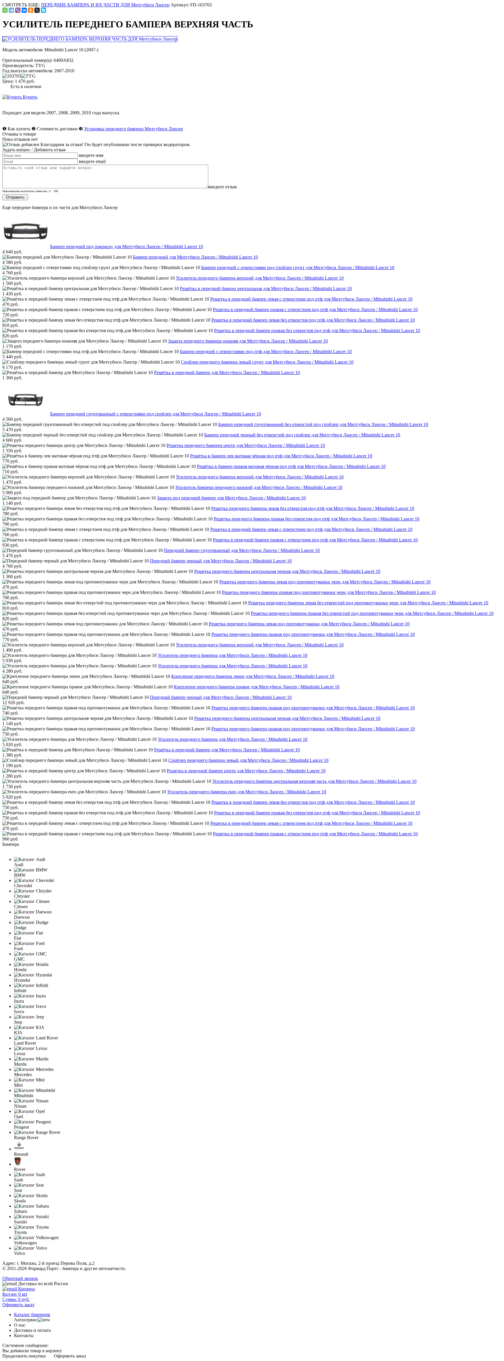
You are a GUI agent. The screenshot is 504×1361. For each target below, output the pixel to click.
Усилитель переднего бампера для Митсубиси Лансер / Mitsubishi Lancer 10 (232, 655)
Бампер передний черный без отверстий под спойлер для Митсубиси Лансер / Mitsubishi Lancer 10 (302, 434)
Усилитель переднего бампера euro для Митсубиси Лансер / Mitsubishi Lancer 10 (246, 791)
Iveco (19, 1011)
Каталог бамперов (32, 1314)
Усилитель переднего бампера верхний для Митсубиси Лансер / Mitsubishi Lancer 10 (260, 278)
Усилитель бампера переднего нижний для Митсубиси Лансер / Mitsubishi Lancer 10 (258, 487)
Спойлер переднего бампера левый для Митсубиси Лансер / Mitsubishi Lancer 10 (248, 760)
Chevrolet (23, 885)
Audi (18, 864)
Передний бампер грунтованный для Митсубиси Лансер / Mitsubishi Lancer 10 (242, 550)
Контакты (24, 1335)
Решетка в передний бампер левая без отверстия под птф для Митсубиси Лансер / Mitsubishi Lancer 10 (313, 320)
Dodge (20, 927)
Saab (18, 1179)
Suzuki (20, 1221)
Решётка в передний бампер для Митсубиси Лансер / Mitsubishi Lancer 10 (227, 372)
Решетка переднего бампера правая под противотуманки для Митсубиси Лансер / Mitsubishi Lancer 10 (313, 634)
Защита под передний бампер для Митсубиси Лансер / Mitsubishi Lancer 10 (231, 497)
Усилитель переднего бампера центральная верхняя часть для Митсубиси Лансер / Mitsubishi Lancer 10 (314, 781)
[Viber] (17, 10)
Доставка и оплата (32, 1330)
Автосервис (26, 1319)
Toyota (20, 1232)
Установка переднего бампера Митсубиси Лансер (133, 128)
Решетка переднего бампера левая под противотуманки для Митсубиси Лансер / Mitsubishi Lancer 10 (309, 623)
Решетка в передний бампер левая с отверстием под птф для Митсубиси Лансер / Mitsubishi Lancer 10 (311, 299)
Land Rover (25, 1043)
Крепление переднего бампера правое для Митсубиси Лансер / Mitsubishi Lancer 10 (257, 686)
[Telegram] (11, 10)
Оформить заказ (70, 1355)
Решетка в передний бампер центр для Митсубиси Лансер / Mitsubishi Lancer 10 (246, 770)
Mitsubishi (23, 1095)
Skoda (20, 1200)
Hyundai (22, 980)
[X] (37, 10)
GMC (19, 959)
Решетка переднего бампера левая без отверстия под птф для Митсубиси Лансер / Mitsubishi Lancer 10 (312, 508)
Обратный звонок (20, 1278)
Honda (20, 969)
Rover (19, 1169)
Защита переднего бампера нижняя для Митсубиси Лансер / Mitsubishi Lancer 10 (248, 341)
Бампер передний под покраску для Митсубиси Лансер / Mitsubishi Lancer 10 (126, 246)
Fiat (17, 938)
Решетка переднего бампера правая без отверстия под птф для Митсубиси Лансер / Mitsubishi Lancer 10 (316, 518)
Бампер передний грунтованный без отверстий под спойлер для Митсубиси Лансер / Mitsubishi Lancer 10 (323, 424)
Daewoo (22, 917)
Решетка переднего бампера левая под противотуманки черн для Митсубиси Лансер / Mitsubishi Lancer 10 (324, 581)
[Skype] (43, 10)
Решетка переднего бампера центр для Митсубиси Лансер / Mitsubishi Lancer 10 (246, 445)
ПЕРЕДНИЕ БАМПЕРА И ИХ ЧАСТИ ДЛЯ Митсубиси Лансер (105, 4)
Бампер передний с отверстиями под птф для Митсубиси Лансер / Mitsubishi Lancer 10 (266, 351)
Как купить (19, 128)
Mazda (20, 1064)
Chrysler (22, 896)
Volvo (19, 1253)
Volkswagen (25, 1242)
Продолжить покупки (24, 1355)
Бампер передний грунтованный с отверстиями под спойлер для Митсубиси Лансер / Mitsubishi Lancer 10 (155, 413)
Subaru (20, 1211)
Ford (18, 948)
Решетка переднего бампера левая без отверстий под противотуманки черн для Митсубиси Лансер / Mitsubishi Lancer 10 (368, 602)
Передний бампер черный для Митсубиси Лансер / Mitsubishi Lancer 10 (221, 560)
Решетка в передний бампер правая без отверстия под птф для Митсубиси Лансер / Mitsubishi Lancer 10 (317, 330)
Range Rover (26, 1137)
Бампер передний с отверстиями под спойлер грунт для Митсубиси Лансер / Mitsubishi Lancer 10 (297, 267)
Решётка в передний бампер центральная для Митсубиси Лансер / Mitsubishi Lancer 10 (266, 288)
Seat (18, 1190)
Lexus (19, 1053)
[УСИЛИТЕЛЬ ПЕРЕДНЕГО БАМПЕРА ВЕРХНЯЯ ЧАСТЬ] (90, 38)
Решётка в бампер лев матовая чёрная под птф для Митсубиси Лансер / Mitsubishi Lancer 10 (281, 455)
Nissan (20, 1106)
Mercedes (23, 1074)
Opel (18, 1116)
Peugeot (21, 1127)
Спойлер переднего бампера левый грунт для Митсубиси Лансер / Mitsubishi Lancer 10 (267, 361)
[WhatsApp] (5, 10)
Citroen (21, 906)
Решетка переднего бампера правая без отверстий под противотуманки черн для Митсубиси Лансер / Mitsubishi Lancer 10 (372, 613)
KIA (18, 1032)
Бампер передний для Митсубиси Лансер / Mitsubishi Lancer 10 (195, 257)
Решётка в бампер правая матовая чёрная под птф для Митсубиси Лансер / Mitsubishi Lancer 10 (291, 466)
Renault (21, 1154)
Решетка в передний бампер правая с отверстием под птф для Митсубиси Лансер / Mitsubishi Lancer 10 (315, 309)
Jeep (18, 1022)
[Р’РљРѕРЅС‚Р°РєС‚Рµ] (24, 10)
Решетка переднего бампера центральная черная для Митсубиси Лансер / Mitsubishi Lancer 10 (287, 571)
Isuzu (19, 1001)
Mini (18, 1085)
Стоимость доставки (57, 128)
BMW (20, 875)
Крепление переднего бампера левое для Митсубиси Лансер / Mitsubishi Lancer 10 (252, 676)
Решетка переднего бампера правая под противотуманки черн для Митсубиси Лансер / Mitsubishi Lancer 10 (329, 592)
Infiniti (20, 990)
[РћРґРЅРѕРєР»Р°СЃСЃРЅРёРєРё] (30, 10)
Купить (29, 96)
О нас (19, 1325)
